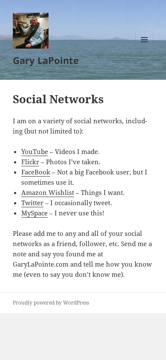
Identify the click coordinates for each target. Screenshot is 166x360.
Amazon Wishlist (47, 192)
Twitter (32, 202)
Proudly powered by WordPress (51, 302)
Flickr (30, 161)
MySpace (34, 213)
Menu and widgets (144, 48)
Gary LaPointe (46, 60)
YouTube (34, 151)
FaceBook (35, 172)
